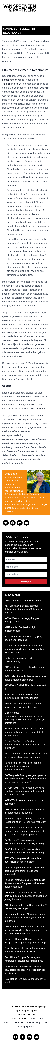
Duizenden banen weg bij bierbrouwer (24, 600)
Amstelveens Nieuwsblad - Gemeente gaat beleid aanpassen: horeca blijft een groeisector (25, 969)
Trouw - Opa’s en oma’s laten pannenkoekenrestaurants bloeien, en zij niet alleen (25, 744)
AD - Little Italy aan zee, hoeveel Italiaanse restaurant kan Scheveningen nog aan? (25, 609)
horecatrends (9, 80)
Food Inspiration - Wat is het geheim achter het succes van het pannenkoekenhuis (23, 766)
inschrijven (26, 582)
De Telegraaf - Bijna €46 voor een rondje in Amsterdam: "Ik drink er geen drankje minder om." (25, 917)
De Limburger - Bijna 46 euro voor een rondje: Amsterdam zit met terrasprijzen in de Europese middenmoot (26, 930)
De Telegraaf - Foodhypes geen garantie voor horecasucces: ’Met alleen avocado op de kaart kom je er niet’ (25, 778)
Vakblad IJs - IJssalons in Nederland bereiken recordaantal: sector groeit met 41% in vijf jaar (25, 649)
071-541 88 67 (36, 1018)
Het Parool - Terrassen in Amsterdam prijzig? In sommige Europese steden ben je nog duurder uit (26, 896)
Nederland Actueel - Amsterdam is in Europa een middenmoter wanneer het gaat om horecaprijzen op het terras (24, 831)
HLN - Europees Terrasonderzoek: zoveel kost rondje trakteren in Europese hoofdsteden (26, 870)
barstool (17, 340)
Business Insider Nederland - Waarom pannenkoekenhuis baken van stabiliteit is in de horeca (25, 732)
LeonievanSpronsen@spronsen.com (21, 404)
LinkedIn (40, 408)
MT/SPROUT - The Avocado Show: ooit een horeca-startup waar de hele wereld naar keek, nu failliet (25, 791)
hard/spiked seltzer (12, 84)
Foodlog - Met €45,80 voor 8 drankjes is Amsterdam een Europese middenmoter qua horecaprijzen (25, 883)
